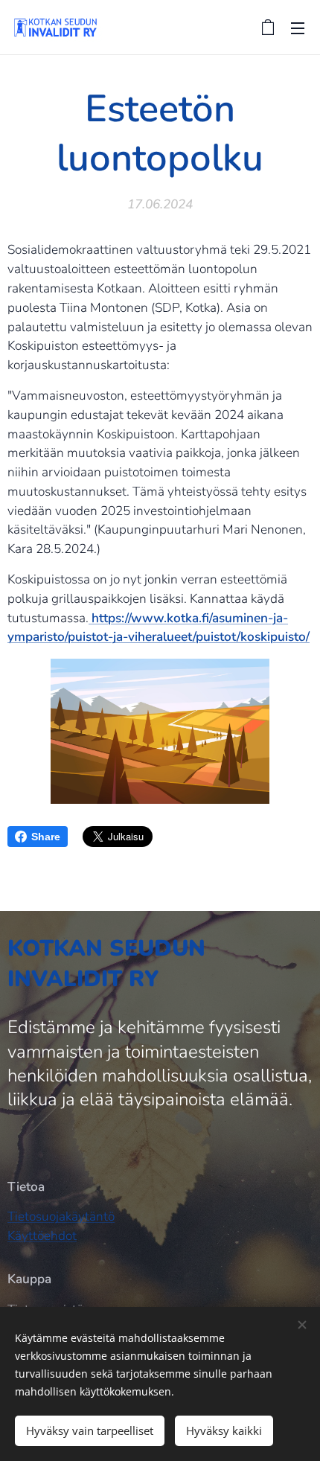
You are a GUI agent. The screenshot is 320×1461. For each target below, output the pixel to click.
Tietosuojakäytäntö (61, 1216)
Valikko (298, 27)
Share (45, 837)
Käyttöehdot (42, 1235)
